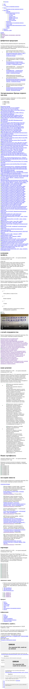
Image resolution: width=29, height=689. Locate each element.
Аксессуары (9, 24)
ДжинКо (8, 11)
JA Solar (11, 15)
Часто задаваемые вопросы (12, 6)
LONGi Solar (12, 14)
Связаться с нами (7, 30)
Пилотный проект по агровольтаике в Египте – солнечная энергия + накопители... (14, 530)
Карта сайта (9, 636)
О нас (4, 5)
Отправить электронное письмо (8, 639)
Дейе (4, 607)
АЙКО (8, 26)
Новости (5, 29)
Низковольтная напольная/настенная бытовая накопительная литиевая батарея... (15, 89)
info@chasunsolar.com (8, 590)
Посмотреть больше (5, 106)
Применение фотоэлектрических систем (16, 25)
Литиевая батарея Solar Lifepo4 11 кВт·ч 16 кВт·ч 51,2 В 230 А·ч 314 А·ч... (15, 54)
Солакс (8, 27)
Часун (4, 7)
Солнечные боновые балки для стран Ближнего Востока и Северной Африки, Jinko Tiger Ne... (14, 542)
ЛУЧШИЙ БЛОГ (16, 636)
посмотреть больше (10, 55)
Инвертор (8, 21)
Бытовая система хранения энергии (14, 9)
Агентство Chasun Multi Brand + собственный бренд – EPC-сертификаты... (14, 512)
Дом (4, 4)
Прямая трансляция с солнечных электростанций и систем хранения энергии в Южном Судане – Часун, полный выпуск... (14, 504)
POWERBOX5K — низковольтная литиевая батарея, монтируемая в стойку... (14, 72)
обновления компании (8, 494)
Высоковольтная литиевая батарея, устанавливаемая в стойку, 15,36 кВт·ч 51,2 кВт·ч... (15, 63)
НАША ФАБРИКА (8, 618)
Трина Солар (12, 16)
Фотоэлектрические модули (13, 12)
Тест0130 (5, 616)
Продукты (5, 10)
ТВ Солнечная (12, 20)
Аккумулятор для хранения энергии (15, 22)
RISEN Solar (12, 19)
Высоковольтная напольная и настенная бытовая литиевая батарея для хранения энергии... (15, 80)
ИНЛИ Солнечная (13, 17)
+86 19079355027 (7, 589)
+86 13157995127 (7, 588)
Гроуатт (5, 609)
